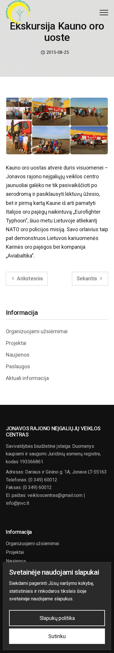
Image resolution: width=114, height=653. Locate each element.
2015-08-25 (57, 52)
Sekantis (87, 278)
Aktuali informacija (27, 378)
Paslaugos (18, 366)
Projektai (16, 343)
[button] (104, 12)
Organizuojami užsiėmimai (37, 331)
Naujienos (18, 355)
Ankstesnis (29, 278)
